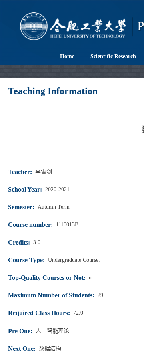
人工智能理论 (52, 331)
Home (67, 56)
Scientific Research (113, 56)
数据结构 (50, 349)
